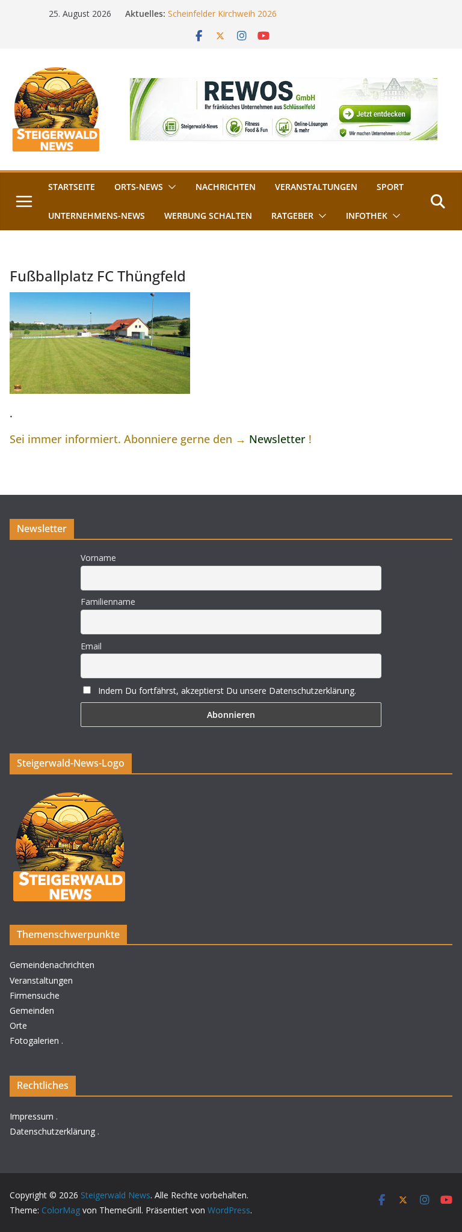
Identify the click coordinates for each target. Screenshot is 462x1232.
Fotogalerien (34, 1040)
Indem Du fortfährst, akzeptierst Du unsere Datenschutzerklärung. (227, 690)
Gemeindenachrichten (52, 964)
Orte (18, 1025)
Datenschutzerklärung (52, 1131)
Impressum (32, 1116)
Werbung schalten (208, 215)
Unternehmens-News (96, 215)
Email (91, 646)
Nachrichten (226, 186)
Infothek (366, 215)
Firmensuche (35, 995)
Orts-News (138, 186)
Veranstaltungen (316, 186)
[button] (169, 187)
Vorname (98, 557)
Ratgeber (292, 215)
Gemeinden (32, 1010)
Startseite (71, 186)
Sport (390, 186)
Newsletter (277, 439)
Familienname (108, 601)
